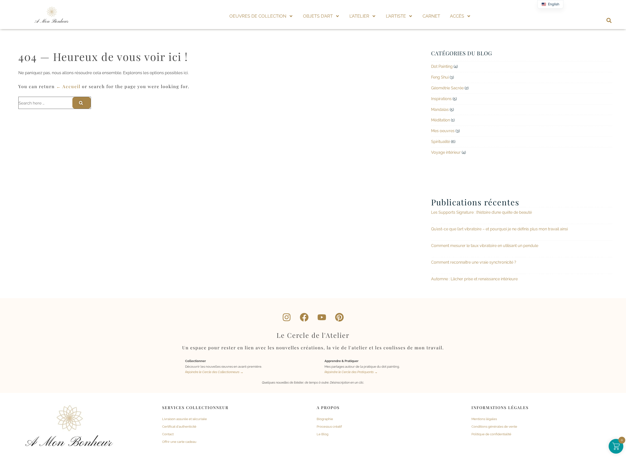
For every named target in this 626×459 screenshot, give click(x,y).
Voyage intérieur (446, 152)
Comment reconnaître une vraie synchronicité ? (473, 262)
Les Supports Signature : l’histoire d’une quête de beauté (481, 212)
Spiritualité (440, 141)
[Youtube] (322, 317)
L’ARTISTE (396, 16)
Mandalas (440, 109)
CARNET (431, 16)
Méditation (440, 120)
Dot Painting (442, 66)
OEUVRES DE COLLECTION (257, 16)
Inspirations (441, 98)
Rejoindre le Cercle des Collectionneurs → (214, 372)
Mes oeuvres (443, 131)
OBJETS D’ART (318, 16)
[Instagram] (286, 317)
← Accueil (68, 86)
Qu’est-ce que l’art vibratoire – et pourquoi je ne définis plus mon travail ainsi (499, 229)
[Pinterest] (339, 317)
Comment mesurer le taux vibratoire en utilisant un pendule (484, 245)
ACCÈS (457, 16)
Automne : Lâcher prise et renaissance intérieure (474, 279)
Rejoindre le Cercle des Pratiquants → (351, 372)
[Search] (81, 103)
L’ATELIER (359, 16)
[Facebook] (304, 317)
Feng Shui (440, 77)
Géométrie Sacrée (447, 88)
